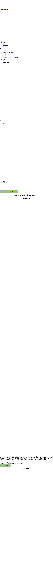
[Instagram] (0, 121)
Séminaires (5, 60)
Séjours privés (6, 62)
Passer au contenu (4, 9)
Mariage (4, 59)
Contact (4, 123)
